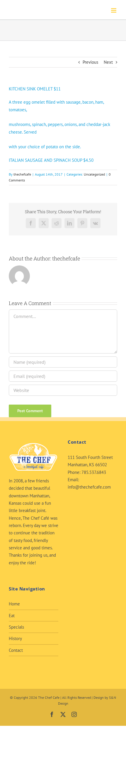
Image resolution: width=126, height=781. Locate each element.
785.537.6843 (93, 472)
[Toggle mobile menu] (114, 10)
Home (14, 604)
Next (108, 62)
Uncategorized (94, 174)
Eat (12, 615)
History (15, 638)
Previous (90, 62)
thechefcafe (22, 174)
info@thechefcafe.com (89, 487)
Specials (16, 627)
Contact (16, 650)
